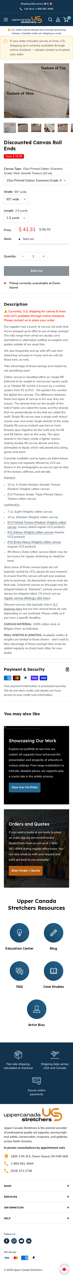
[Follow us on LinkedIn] (29, 1241)
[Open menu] (6, 19)
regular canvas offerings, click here (26, 598)
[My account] (58, 19)
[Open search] (50, 19)
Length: (16, 211)
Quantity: (10, 256)
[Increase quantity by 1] (44, 256)
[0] (65, 19)
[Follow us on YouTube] (21, 1241)
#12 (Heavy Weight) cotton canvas (30, 532)
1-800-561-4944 (22, 1164)
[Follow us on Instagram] (14, 1241)
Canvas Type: (33, 171)
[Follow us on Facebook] (6, 1241)
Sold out (37, 271)
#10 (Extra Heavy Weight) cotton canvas (34, 542)
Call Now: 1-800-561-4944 (38, 8)
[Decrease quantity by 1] (23, 256)
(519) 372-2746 (21, 1171)
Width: (15, 192)
